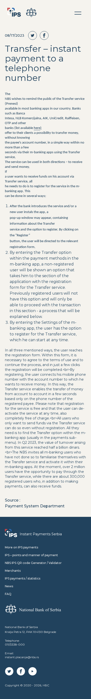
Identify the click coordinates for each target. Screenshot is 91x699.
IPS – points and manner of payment (31, 555)
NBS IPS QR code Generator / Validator (33, 563)
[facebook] (45, 35)
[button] (78, 13)
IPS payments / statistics (22, 578)
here (37, 128)
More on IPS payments (21, 547)
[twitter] (34, 35)
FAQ (8, 594)
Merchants (13, 570)
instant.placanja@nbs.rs (22, 657)
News (9, 586)
